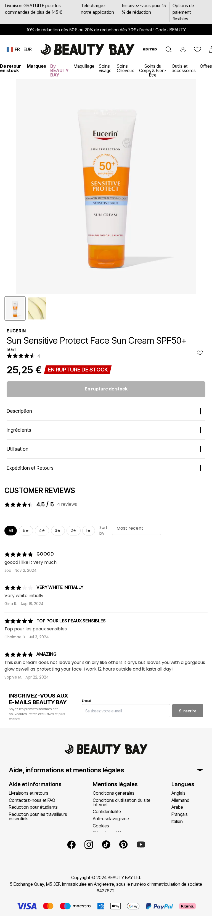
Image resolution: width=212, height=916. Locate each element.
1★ (88, 530)
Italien (177, 821)
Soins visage (105, 68)
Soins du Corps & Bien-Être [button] (152, 70)
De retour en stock (10, 68)
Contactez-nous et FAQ (32, 800)
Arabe (177, 807)
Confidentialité (107, 811)
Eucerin (16, 330)
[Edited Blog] (150, 49)
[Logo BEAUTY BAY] (87, 49)
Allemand (180, 800)
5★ (26, 530)
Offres (206, 66)
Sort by (103, 530)
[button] (169, 49)
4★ (42, 530)
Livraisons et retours (28, 793)
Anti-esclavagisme (111, 818)
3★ (58, 530)
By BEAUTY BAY (59, 70)
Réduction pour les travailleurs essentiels (38, 816)
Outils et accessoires (184, 68)
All (11, 530)
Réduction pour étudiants (33, 807)
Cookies (101, 825)
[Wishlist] (197, 49)
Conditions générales (113, 793)
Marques (36, 66)
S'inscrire (188, 711)
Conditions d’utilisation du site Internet (121, 802)
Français (179, 814)
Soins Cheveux (125, 68)
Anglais (178, 793)
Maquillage (84, 66)
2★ (73, 530)
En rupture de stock (106, 389)
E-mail (86, 700)
